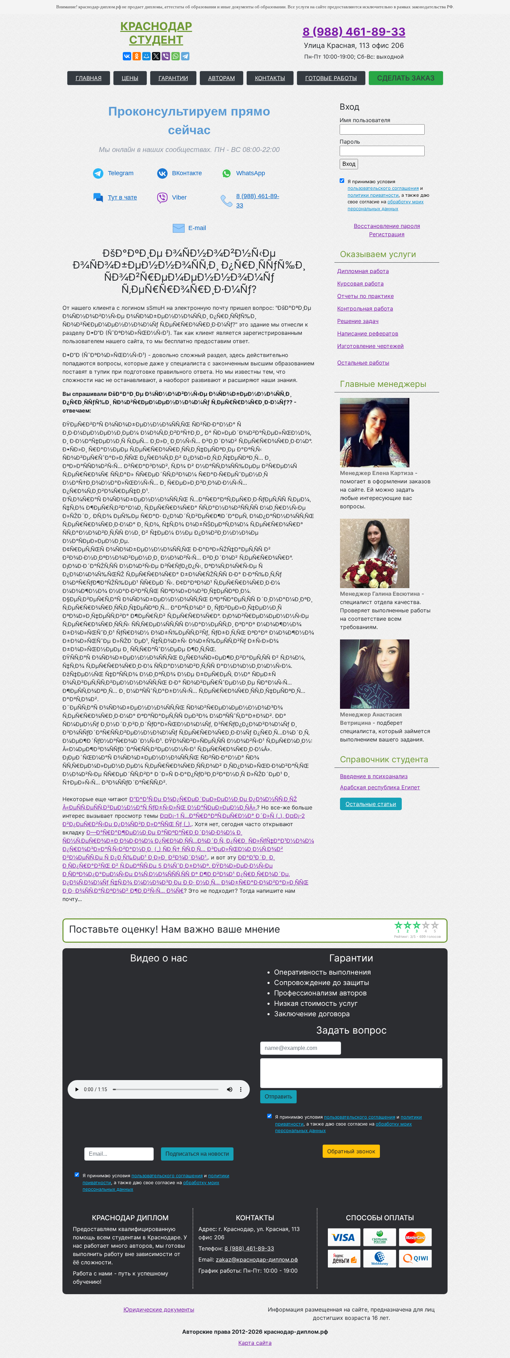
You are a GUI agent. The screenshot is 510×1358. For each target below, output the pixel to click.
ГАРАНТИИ (173, 78)
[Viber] (166, 56)
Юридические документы (159, 1309)
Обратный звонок (351, 1151)
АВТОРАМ (221, 78)
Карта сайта (255, 1342)
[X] (156, 56)
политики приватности (373, 195)
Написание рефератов (367, 333)
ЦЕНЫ (130, 78)
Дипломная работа (363, 271)
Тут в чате (122, 197)
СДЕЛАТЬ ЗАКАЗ (406, 78)
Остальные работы (363, 362)
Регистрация (387, 234)
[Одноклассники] (137, 56)
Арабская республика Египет (380, 787)
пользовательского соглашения (383, 188)
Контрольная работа (365, 308)
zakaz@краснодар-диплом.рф (257, 1259)
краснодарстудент (156, 33)
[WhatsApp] (175, 56)
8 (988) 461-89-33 (354, 32)
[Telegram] (185, 56)
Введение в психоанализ (374, 776)
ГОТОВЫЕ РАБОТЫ (331, 78)
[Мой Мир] (146, 56)
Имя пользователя (365, 120)
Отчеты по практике (365, 295)
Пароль (350, 141)
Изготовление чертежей (370, 345)
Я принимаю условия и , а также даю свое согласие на (389, 195)
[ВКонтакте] (127, 56)
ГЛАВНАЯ (89, 78)
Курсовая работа (360, 283)
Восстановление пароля (387, 225)
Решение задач (358, 320)
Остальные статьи (371, 803)
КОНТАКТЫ (270, 78)
